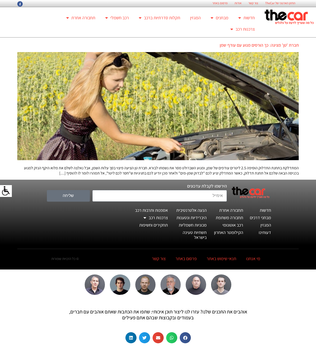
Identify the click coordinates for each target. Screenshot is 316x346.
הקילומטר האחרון (228, 232)
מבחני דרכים (260, 217)
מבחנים (222, 17)
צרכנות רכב (245, 29)
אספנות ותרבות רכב (151, 210)
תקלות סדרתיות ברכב (162, 17)
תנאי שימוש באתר (221, 258)
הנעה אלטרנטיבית (191, 210)
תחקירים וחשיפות (153, 225)
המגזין (195, 17)
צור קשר (253, 3)
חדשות (249, 17)
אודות (238, 3)
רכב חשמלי (119, 17)
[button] (185, 337)
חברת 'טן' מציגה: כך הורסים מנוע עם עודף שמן (259, 45)
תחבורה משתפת (229, 217)
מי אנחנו (253, 258)
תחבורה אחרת (83, 17)
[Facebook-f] (20, 4)
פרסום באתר (220, 3)
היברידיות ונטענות (192, 217)
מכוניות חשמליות (193, 225)
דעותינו (265, 232)
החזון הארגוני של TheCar (280, 3)
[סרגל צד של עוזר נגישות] (6, 191)
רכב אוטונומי (232, 225)
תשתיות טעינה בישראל (195, 235)
